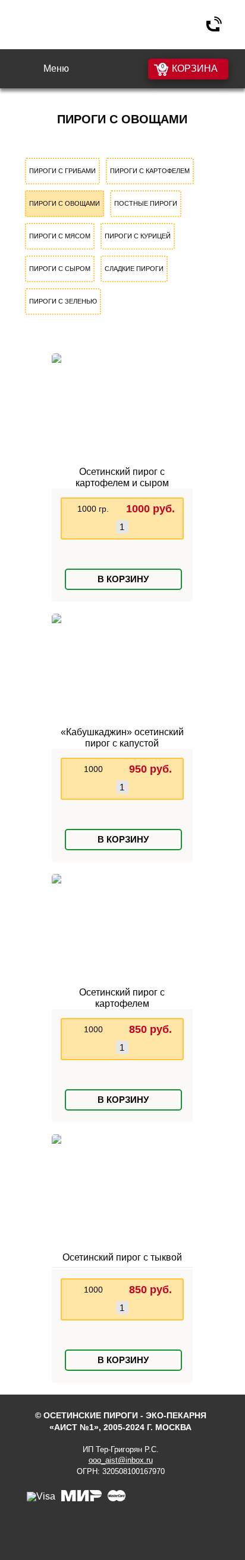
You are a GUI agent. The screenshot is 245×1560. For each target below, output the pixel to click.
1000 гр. (93, 508)
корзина (195, 68)
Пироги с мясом (59, 236)
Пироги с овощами (64, 203)
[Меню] (31, 69)
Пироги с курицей (138, 236)
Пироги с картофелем (150, 170)
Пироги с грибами (62, 170)
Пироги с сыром (59, 268)
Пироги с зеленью (63, 301)
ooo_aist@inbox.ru (121, 1460)
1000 (93, 769)
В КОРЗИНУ (123, 579)
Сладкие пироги (134, 268)
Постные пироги (145, 203)
